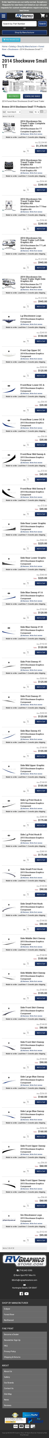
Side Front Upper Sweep (32, 1146)
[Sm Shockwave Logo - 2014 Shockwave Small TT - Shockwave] (9, 1219)
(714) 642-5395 (25, 1270)
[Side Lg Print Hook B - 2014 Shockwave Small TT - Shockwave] (9, 839)
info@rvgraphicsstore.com (25, 1280)
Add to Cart (41, 791)
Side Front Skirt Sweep (32, 1007)
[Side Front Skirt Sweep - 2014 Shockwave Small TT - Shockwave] (9, 1012)
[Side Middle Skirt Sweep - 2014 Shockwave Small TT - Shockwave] (9, 942)
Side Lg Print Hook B (31, 834)
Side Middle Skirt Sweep (32, 938)
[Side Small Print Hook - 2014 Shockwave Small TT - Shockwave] (9, 873)
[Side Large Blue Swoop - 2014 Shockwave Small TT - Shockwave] (9, 1081)
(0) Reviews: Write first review (31, 774)
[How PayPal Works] (31, 1415)
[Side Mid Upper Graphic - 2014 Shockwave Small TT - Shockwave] (9, 770)
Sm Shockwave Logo (31, 1215)
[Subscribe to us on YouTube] (26, 1294)
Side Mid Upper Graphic (32, 765)
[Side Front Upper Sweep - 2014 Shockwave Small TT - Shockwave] (9, 1150)
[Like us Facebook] (21, 1294)
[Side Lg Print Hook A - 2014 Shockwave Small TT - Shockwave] (9, 804)
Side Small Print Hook (31, 869)
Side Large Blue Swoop (32, 1076)
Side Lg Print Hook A (31, 800)
